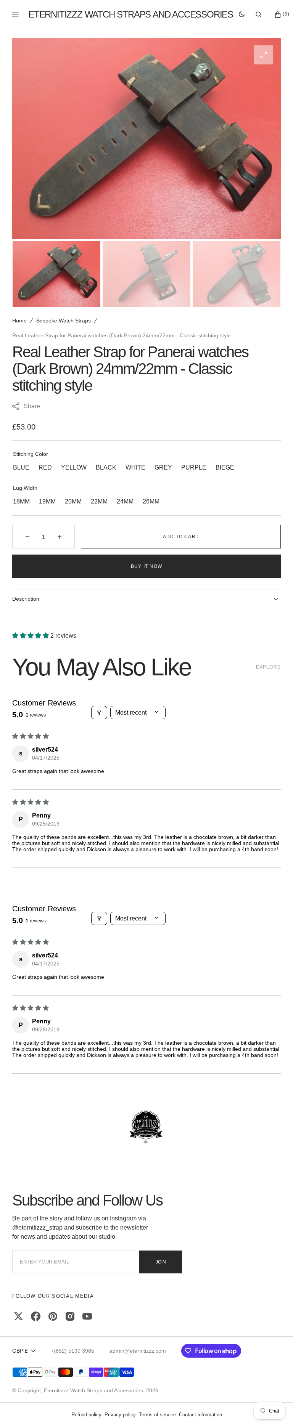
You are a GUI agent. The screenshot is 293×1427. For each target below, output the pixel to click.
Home (19, 320)
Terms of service (157, 1414)
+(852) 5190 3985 (72, 1351)
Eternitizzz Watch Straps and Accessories (93, 1390)
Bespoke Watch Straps (63, 320)
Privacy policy (120, 1414)
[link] (146, 1127)
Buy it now (146, 566)
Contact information (200, 1414)
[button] (258, 14)
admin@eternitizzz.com (137, 1351)
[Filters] (99, 712)
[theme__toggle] (242, 14)
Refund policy (86, 1414)
